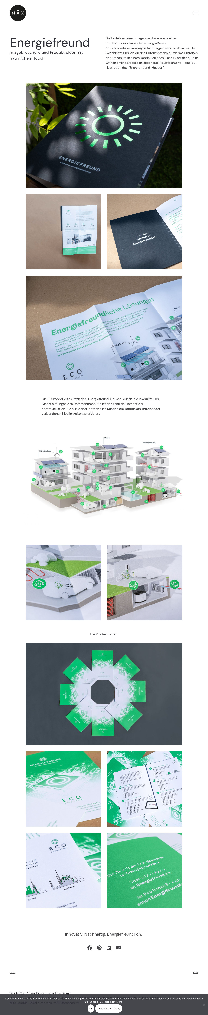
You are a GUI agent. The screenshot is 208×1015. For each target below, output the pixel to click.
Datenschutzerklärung (111, 1002)
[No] (204, 1004)
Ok (90, 1008)
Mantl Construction (188, 969)
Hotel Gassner (17, 969)
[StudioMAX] (18, 13)
